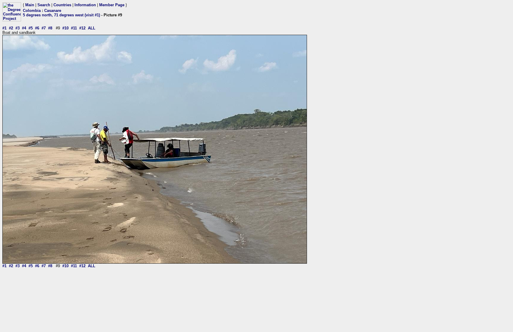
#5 (30, 28)
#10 (65, 28)
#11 (74, 28)
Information (85, 5)
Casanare (52, 10)
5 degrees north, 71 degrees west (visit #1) (61, 15)
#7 (44, 28)
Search (43, 5)
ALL (91, 28)
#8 (50, 28)
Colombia (32, 10)
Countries (62, 5)
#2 (11, 28)
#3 (17, 28)
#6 (37, 28)
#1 (4, 28)
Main (29, 5)
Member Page (111, 5)
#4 (24, 28)
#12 (82, 28)
